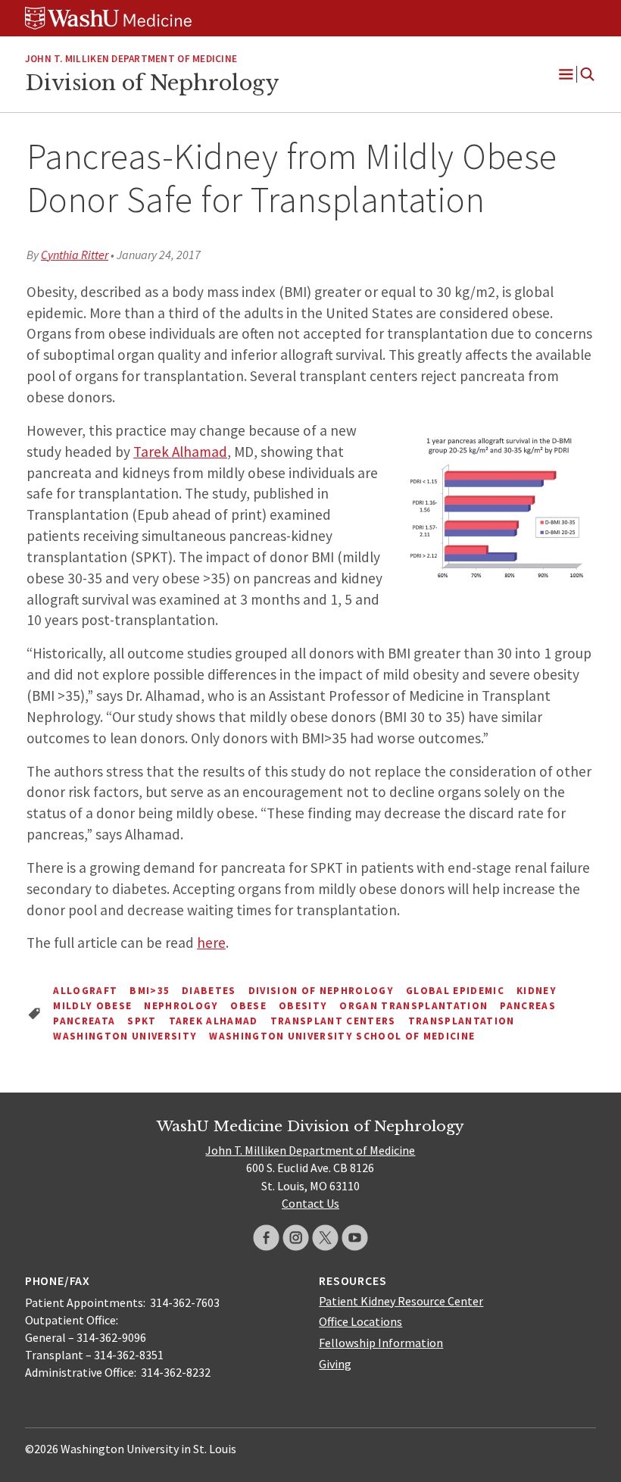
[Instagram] (295, 1237)
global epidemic (455, 991)
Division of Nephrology (152, 82)
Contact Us (310, 1203)
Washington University (125, 1036)
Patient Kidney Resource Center (401, 1300)
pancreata (84, 1021)
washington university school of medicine (342, 1036)
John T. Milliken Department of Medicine (131, 58)
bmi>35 (150, 991)
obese (248, 1006)
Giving (335, 1363)
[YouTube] (355, 1237)
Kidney (536, 991)
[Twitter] (325, 1237)
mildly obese (92, 1006)
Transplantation (461, 1021)
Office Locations (360, 1321)
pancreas (528, 1006)
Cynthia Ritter (74, 254)
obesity (303, 1006)
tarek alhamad (213, 1021)
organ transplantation (413, 1006)
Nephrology (181, 1006)
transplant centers (333, 1021)
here (211, 942)
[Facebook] (266, 1237)
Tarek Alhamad (180, 451)
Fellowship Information (381, 1342)
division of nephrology (321, 991)
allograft (85, 991)
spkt (141, 1021)
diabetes (209, 991)
